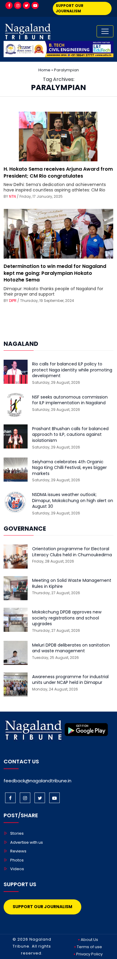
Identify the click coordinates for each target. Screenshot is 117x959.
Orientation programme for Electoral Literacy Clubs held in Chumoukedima (72, 552)
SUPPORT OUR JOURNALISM (69, 8)
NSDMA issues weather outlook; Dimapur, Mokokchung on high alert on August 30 (72, 500)
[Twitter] (26, 5)
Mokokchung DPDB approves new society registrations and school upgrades (66, 618)
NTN (12, 196)
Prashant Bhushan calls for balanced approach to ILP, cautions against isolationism (70, 434)
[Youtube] (35, 5)
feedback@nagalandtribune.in (37, 780)
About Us (89, 939)
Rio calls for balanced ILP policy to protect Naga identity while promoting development (72, 370)
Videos (17, 869)
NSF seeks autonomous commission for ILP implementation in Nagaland (70, 400)
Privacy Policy (89, 954)
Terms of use (89, 947)
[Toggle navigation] (105, 31)
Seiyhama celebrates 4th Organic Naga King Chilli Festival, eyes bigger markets (69, 467)
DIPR (12, 300)
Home (44, 70)
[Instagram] (17, 5)
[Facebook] (9, 5)
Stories (17, 833)
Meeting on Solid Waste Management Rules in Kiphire (71, 583)
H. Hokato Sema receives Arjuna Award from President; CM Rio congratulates (58, 172)
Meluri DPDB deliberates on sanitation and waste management (71, 648)
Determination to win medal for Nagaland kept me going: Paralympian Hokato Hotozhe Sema (55, 273)
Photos (17, 860)
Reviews (18, 851)
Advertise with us (26, 842)
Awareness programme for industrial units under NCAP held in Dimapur (70, 680)
